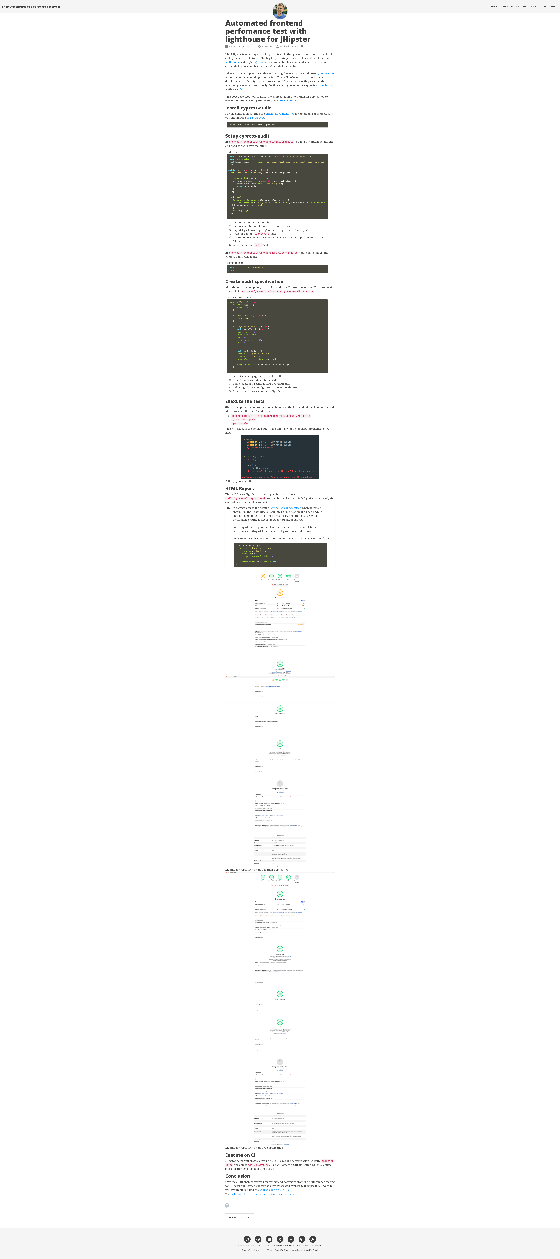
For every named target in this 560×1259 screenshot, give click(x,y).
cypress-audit (325, 73)
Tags (543, 6)
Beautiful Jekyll (311, 1250)
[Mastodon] (302, 1239)
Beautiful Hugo (282, 1250)
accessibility (324, 85)
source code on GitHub (274, 1189)
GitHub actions (286, 100)
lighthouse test (263, 62)
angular (283, 1194)
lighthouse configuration (285, 507)
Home (494, 6)
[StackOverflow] (291, 1239)
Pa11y (242, 89)
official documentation (280, 113)
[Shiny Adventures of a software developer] (280, 11)
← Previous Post (240, 1217)
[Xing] (280, 1239)
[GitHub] (247, 1239)
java (274, 1194)
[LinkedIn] (269, 1239)
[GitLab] (258, 1239)
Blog (533, 6)
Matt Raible (232, 62)
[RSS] (312, 1239)
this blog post (255, 117)
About (554, 6)
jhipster (237, 1194)
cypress (249, 1194)
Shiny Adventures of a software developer (31, 6)
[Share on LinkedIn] (227, 1205)
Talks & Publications (513, 6)
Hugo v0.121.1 (248, 1250)
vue (293, 1194)
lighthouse (263, 1194)
